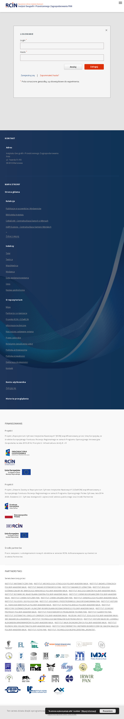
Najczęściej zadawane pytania (20, 331)
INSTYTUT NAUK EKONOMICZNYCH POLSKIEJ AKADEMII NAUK (81, 622)
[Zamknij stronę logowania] (106, 30)
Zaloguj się (11, 388)
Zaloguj (94, 66)
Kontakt (9, 368)
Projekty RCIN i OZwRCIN (17, 319)
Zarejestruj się (28, 75)
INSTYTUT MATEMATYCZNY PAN (19, 583)
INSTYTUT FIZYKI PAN (37, 629)
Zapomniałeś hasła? (49, 75)
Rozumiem (108, 711)
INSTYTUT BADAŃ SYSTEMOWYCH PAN (44, 587)
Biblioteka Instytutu (15, 214)
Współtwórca (12, 265)
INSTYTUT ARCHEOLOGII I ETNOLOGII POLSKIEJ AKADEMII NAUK (61, 583)
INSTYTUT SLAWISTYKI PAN (100, 612)
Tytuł (8, 253)
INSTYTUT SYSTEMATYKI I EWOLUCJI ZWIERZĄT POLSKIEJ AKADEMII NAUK (36, 615)
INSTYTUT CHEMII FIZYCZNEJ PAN (25, 597)
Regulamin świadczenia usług (19, 343)
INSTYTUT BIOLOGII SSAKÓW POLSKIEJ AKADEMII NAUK (92, 590)
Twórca (9, 259)
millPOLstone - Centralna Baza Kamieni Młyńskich (28, 227)
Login (23, 40)
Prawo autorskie (13, 337)
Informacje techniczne (16, 325)
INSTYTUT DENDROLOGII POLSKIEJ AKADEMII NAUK (96, 597)
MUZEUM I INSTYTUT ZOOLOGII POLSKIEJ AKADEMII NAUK (93, 615)
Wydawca (10, 271)
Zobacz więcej (12, 236)
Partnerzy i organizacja (16, 313)
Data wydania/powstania (17, 277)
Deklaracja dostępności (17, 362)
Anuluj (73, 67)
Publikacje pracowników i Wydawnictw (23, 208)
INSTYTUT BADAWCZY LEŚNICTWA (77, 587)
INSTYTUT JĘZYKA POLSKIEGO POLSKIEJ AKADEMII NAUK (77, 605)
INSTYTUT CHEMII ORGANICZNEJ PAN (57, 597)
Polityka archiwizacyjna (16, 350)
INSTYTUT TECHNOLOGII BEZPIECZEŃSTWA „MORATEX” (71, 629)
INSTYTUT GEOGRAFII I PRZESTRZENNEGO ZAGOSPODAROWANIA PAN (70, 601)
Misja (8, 307)
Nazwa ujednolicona (15, 290)
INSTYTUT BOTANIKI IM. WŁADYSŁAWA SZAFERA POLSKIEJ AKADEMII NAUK (36, 594)
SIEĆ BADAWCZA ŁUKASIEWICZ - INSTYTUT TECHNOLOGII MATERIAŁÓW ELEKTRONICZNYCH (44, 619)
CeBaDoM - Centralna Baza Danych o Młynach (27, 220)
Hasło (23, 52)
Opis (8, 284)
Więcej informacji (88, 711)
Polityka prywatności (15, 356)
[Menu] (120, 2)
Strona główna (12, 192)
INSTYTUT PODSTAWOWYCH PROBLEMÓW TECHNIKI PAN (62, 612)
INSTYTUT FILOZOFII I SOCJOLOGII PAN (22, 601)
